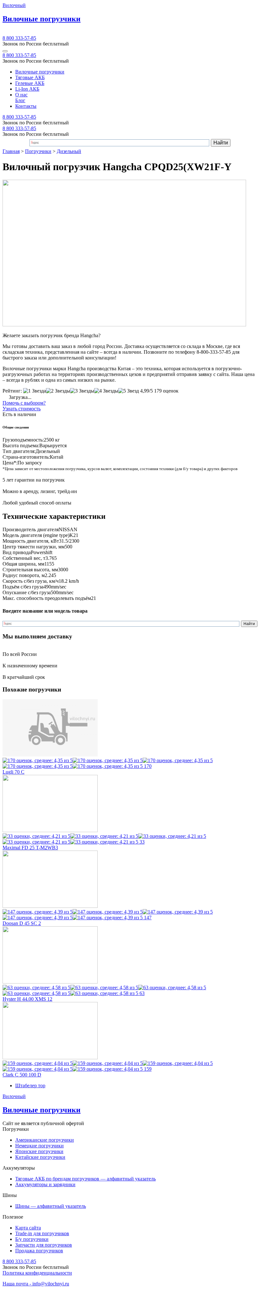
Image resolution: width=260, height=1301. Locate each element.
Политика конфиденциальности (37, 1273)
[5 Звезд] (128, 391)
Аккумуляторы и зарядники (45, 1184)
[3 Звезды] (82, 391)
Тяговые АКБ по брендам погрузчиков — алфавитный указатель (85, 1178)
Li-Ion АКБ (27, 89)
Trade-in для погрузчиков (42, 1233)
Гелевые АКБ (29, 83)
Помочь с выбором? (24, 403)
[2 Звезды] (58, 391)
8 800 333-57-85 (19, 38)
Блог (20, 100)
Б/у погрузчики (32, 1239)
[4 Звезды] (106, 391)
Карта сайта (28, 1227)
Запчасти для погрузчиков (43, 1245)
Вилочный (14, 5)
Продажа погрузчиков (39, 1250)
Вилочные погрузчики (39, 71)
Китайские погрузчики (40, 1157)
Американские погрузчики (44, 1140)
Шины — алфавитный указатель (50, 1206)
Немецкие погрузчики (39, 1145)
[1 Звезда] (34, 391)
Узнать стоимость (22, 408)
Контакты (25, 106)
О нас (21, 94)
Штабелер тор (30, 1085)
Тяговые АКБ (30, 77)
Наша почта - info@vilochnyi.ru (36, 1283)
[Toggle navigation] (5, 51)
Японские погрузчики (39, 1151)
